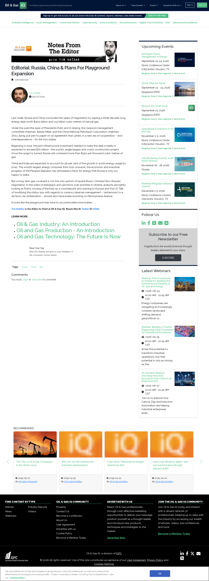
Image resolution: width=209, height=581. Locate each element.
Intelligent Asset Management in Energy (154, 55)
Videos (32, 511)
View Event (179, 73)
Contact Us (62, 511)
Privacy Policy (155, 560)
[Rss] (167, 224)
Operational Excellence (185, 23)
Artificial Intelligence (22, 23)
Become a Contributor (69, 515)
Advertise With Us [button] (171, 5)
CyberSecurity (89, 23)
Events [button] (153, 5)
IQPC (119, 553)
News (8, 511)
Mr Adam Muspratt (28, 481)
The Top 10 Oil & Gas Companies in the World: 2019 (34, 463)
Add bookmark (21, 80)
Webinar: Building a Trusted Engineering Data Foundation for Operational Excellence (157, 330)
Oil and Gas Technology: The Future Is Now (69, 236)
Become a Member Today (71, 537)
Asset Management (46, 23)
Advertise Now (116, 537)
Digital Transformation (151, 23)
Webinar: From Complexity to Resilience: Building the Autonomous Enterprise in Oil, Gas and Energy (156, 282)
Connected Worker (70, 23)
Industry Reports (37, 507)
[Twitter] (154, 224)
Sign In (190, 5)
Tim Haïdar (34, 93)
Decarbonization (128, 23)
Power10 (61, 507)
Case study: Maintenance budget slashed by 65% (125, 463)
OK (159, 573)
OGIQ (96, 209)
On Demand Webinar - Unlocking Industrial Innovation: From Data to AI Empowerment (156, 377)
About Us (61, 520)
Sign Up (202, 5)
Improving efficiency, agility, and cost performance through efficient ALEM (170, 465)
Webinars (10, 515)
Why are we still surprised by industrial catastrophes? (78, 463)
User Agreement (65, 524)
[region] (104, 573)
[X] (193, 554)
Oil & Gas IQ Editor (73, 481)
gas (41, 267)
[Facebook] (149, 224)
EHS (168, 23)
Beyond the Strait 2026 (154, 106)
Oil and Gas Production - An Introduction (65, 230)
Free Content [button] (137, 5)
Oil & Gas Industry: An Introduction (58, 224)
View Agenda (164, 73)
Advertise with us (66, 529)
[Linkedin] (144, 224)
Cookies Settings (104, 564)
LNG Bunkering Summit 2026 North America (157, 159)
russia (25, 267)
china (34, 267)
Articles (9, 507)
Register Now (149, 73)
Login (25, 279)
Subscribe (37, 279)
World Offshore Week (153, 83)
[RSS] (182, 559)
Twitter (85, 209)
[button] (7, 461)
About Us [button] (120, 5)
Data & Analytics (108, 23)
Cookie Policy (64, 533)
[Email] (161, 224)
